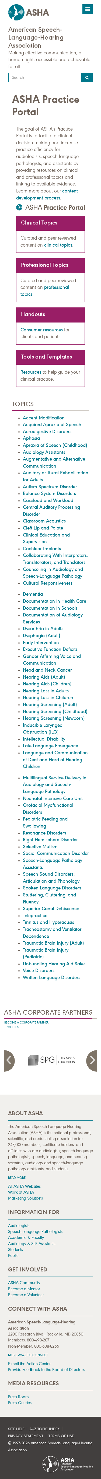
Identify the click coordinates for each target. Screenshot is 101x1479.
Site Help (16, 1429)
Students (15, 1249)
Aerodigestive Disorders (47, 431)
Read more (17, 1178)
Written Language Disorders (51, 977)
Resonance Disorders (44, 833)
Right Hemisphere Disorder (50, 840)
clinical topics (58, 245)
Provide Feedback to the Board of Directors (46, 1369)
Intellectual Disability (44, 739)
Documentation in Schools (50, 608)
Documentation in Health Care (54, 601)
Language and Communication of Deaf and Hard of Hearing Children (55, 759)
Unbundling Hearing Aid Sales (54, 964)
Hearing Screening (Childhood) (55, 711)
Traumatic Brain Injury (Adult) (53, 943)
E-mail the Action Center (29, 1363)
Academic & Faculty (26, 1237)
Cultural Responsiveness (47, 583)
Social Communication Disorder (56, 853)
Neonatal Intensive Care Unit (53, 798)
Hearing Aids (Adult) (44, 677)
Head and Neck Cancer (47, 670)
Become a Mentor (24, 1288)
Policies (12, 1027)
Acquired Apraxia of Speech (52, 424)
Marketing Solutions (25, 1198)
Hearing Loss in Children (48, 697)
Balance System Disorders (49, 493)
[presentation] (51, 1060)
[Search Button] (87, 77)
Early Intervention (41, 643)
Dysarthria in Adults (43, 629)
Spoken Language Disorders (52, 888)
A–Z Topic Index (44, 1429)
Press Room (18, 1396)
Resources (30, 372)
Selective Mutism (40, 847)
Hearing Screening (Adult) (50, 704)
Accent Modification (44, 418)
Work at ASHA (21, 1192)
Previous (9, 1061)
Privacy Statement (25, 1436)
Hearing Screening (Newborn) (54, 718)
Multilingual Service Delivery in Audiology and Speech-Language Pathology (54, 784)
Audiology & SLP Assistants (31, 1243)
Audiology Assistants (44, 452)
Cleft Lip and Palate (43, 528)
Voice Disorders (38, 970)
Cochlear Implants (42, 549)
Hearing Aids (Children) (47, 684)
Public (13, 1255)
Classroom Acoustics (44, 521)
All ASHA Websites (24, 1186)
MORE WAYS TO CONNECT (28, 1355)
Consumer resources (41, 330)
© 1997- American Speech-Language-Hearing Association (50, 1446)
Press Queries (20, 1402)
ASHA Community (24, 1282)
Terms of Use (61, 1436)
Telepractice (35, 916)
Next (91, 1061)
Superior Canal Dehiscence (51, 909)
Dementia (33, 594)
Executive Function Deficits (50, 649)
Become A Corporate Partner (26, 1022)
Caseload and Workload (48, 500)
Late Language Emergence (50, 746)
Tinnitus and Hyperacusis (48, 922)
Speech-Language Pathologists (35, 1231)
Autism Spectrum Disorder (50, 487)
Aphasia (31, 438)
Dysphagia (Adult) (41, 636)
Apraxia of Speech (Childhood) (55, 445)
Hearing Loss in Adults (46, 691)
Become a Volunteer (26, 1294)
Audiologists (18, 1225)
